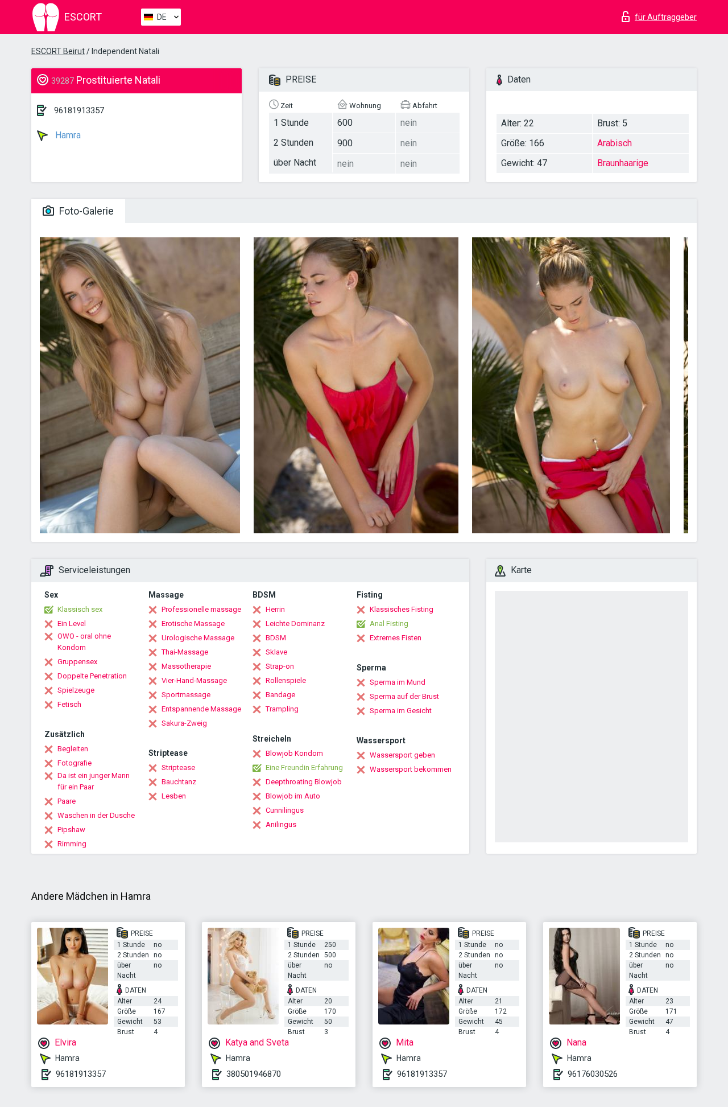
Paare (66, 801)
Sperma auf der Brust (404, 696)
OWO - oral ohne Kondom (84, 642)
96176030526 (593, 1074)
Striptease (178, 767)
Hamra (67, 135)
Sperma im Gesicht (401, 710)
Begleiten (72, 748)
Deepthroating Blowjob (304, 781)
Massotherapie (186, 666)
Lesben (174, 796)
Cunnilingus (285, 810)
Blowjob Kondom (294, 753)
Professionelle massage (201, 609)
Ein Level (71, 623)
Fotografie (74, 763)
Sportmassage (186, 694)
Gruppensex (77, 661)
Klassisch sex (79, 609)
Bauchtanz (179, 781)
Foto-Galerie (85, 211)
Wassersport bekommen (411, 769)
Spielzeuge (75, 690)
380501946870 (253, 1074)
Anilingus (281, 824)
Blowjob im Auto (293, 796)
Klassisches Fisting (401, 609)
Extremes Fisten (395, 637)
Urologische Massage (198, 637)
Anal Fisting (389, 623)
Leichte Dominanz (295, 623)
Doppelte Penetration (92, 676)
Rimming (71, 843)
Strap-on (280, 666)
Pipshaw (71, 829)
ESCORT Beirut (58, 51)
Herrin (275, 609)
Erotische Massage (193, 623)
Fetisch (69, 704)
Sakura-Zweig (184, 723)
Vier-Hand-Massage (194, 680)
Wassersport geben (402, 755)
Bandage (280, 694)
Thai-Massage (185, 652)
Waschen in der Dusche (96, 815)
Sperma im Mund (397, 682)
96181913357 (79, 110)
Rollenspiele (286, 680)
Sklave (276, 652)
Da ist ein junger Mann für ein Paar (93, 781)
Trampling (282, 709)
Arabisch (614, 143)
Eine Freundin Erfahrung (304, 767)
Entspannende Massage (201, 709)
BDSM (276, 637)
